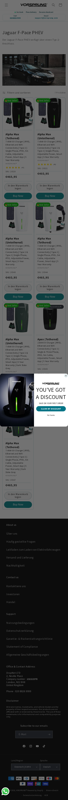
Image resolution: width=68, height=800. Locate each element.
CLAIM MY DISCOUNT (51, 408)
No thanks (51, 415)
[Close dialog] (66, 375)
